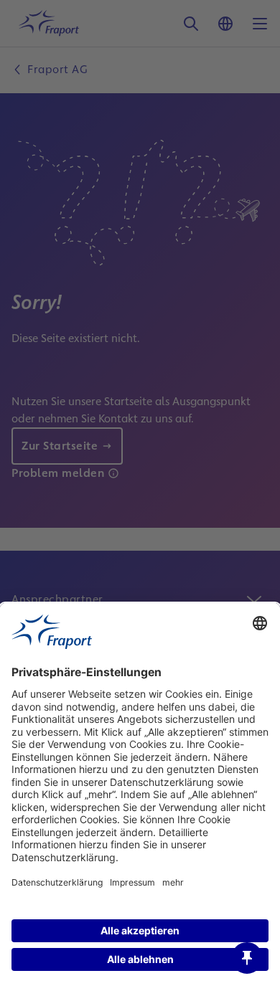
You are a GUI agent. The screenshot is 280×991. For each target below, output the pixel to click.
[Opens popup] (247, 958)
